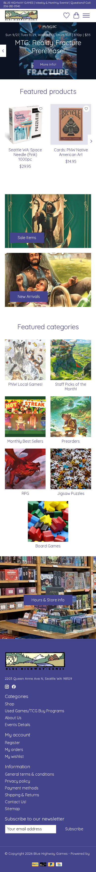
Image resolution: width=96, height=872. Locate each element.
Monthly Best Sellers (25, 441)
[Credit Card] (59, 864)
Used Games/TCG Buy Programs (34, 710)
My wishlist (14, 756)
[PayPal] (35, 864)
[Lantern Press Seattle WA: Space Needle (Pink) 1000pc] (25, 124)
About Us (13, 717)
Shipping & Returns (22, 794)
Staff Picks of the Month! (70, 386)
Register (12, 742)
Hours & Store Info (48, 599)
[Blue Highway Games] (21, 15)
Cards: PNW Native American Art (71, 152)
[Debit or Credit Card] (43, 864)
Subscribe (74, 828)
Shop (9, 703)
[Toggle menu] (86, 15)
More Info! (48, 64)
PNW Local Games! (25, 384)
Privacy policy (17, 781)
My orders (14, 749)
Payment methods (21, 787)
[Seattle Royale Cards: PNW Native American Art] (70, 124)
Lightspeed (13, 857)
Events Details (17, 724)
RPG (25, 493)
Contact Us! (15, 801)
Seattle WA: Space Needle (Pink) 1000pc (25, 154)
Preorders (71, 441)
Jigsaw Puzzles (70, 493)
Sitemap (12, 808)
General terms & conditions (29, 774)
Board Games (48, 545)
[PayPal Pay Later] (51, 864)
